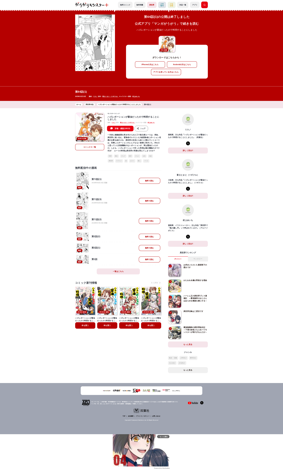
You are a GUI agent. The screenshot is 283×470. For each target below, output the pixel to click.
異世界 (151, 5)
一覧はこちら (118, 271)
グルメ (137, 156)
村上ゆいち (136, 96)
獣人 (139, 161)
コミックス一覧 (89, 147)
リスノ (95, 96)
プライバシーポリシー (143, 416)
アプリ (194, 5)
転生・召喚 (173, 358)
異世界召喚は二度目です (193, 311)
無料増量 (139, 5)
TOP (124, 416)
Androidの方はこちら (182, 64)
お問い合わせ (156, 416)
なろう (132, 161)
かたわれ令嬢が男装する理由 (195, 280)
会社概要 (130, 416)
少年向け (183, 358)
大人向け (172, 363)
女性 (144, 156)
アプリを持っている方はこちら (166, 72)
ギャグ (123, 156)
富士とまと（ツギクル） (110, 96)
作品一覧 (182, 5)
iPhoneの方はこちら (150, 64)
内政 (150, 156)
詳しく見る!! (188, 150)
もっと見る (187, 344)
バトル (146, 161)
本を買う (85, 325)
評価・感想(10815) (122, 128)
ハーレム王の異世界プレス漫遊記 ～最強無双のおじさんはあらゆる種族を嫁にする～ (195, 298)
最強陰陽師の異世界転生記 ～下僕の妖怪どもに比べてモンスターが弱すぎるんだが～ (195, 329)
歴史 (116, 156)
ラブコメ (119, 161)
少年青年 (162, 5)
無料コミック (125, 5)
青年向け (193, 358)
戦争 (130, 156)
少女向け (182, 363)
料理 (110, 156)
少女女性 (171, 5)
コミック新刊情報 (86, 282)
